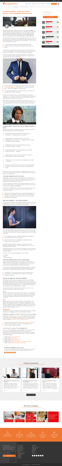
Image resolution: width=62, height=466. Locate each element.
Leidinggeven (19, 455)
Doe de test (37, 3)
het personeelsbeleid (10, 87)
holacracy (17, 307)
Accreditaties (34, 449)
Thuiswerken (19, 457)
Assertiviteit (19, 456)
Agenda (33, 3)
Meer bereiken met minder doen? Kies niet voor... (11, 381)
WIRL (4, 299)
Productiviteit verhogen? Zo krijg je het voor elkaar (30, 381)
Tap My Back (6, 309)
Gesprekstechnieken (20, 450)
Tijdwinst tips (42, 3)
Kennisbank (48, 3)
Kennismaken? (53, 3)
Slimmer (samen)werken (24, 6)
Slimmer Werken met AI (21, 448)
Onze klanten (34, 450)
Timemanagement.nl (15, 6)
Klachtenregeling (34, 448)
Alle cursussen (28, 3)
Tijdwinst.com (27, 464)
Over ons (33, 451)
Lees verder (6, 390)
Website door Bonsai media (35, 464)
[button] (8, 416)
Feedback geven (19, 449)
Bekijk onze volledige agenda (50, 46)
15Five (4, 291)
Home (9, 6)
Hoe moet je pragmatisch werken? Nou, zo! (49, 381)
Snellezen (18, 451)
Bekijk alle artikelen (31, 394)
